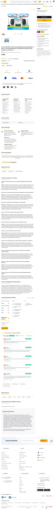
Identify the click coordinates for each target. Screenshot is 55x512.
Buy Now (21, 84)
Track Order (3, 461)
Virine (19, 397)
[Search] (40, 2)
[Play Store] (47, 490)
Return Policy (21, 457)
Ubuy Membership (4, 468)
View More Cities (22, 491)
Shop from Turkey (4, 503)
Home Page (3, 4)
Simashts (28, 397)
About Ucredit (22, 461)
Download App (22, 452)
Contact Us (3, 454)
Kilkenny (20, 488)
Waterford (21, 484)
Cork (20, 479)
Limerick (20, 481)
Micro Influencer (4, 466)
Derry (20, 486)
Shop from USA (4, 502)
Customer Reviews (22, 455)
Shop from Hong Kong (26, 502)
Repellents (4, 171)
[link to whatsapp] (15, 34)
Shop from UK (10, 502)
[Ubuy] (4, 1)
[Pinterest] (46, 508)
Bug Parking (11, 171)
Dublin (20, 477)
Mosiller (9, 397)
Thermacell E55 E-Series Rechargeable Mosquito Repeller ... (34, 4)
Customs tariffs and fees (6, 463)
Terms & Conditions (21, 506)
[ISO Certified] (12, 497)
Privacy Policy (29, 506)
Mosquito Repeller (19, 171)
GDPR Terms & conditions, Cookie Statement (25, 467)
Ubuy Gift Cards (22, 463)
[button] (44, 1)
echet (23, 397)
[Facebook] (46, 506)
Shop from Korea (35, 502)
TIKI (14, 397)
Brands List (21, 454)
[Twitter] (52, 506)
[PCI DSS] (3, 497)
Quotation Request (5, 455)
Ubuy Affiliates (22, 469)
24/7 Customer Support (45, 477)
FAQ (20, 459)
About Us (3, 452)
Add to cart (44, 17)
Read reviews (29, 335)
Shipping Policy (4, 465)
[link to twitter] (21, 34)
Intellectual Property (5, 457)
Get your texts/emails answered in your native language (45, 480)
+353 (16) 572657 (41, 485)
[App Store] (40, 490)
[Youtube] (50, 506)
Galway (20, 482)
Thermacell (3, 6)
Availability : (3, 60)
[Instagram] (48, 506)
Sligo (20, 490)
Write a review (5, 328)
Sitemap (3, 459)
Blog (20, 465)
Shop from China (43, 502)
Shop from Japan (18, 502)
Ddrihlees (4, 397)
